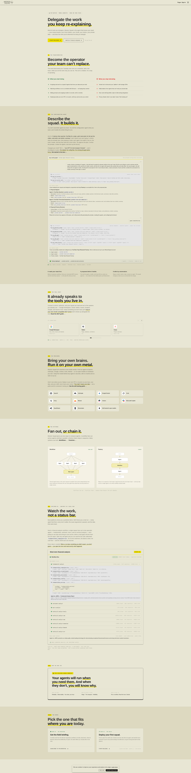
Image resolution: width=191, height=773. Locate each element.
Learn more (114, 767)
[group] (95, 329)
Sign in (184, 2)
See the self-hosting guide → (77, 386)
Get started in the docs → (59, 152)
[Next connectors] (141, 320)
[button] (70, 22)
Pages (179, 2)
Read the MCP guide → (58, 314)
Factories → (72, 440)
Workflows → (63, 440)
